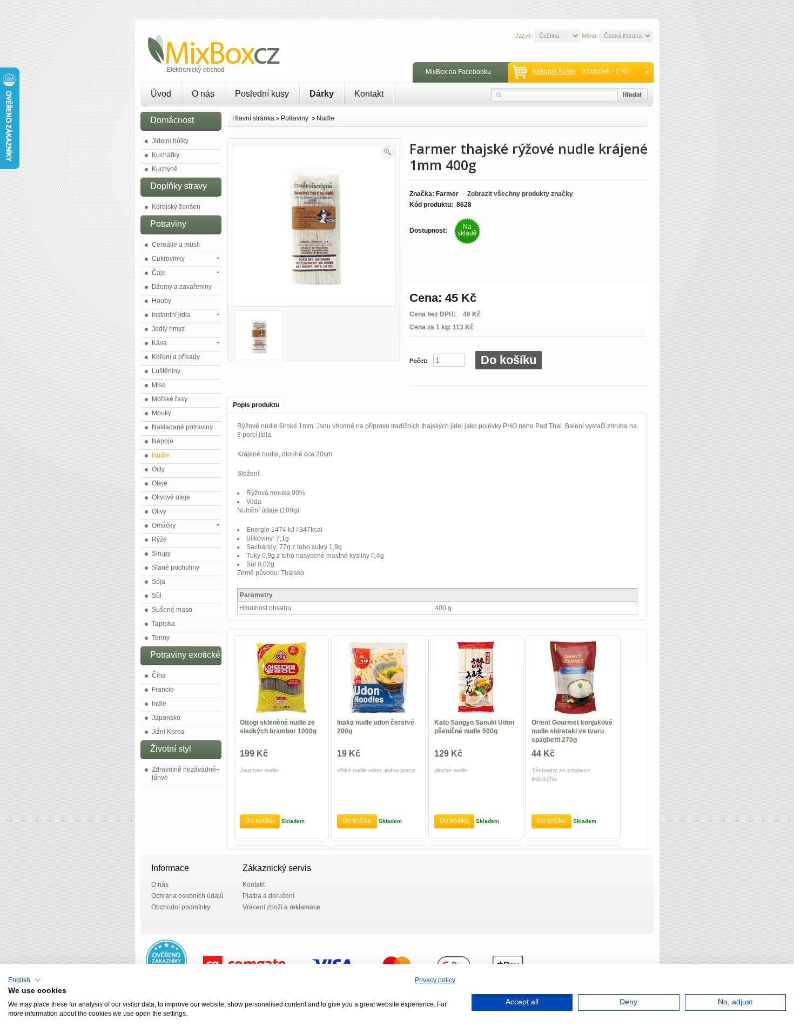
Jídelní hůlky (170, 141)
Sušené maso (172, 609)
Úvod (161, 93)
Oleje (159, 483)
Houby (161, 301)
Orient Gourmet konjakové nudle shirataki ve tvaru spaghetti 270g (572, 731)
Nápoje (162, 441)
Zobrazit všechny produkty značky (520, 194)
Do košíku (508, 360)
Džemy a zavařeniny (182, 287)
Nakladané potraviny (182, 427)
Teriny (161, 638)
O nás (203, 93)
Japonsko (166, 717)
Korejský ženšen (176, 207)
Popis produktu (256, 405)
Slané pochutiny (175, 567)
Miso (159, 385)
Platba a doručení (268, 896)
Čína (159, 675)
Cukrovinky (168, 258)
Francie (163, 689)
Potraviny (295, 118)
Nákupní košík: (554, 71)
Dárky (321, 93)
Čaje (159, 272)
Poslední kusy (262, 93)
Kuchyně (165, 169)
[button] (24, 980)
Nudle (161, 455)
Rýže (159, 539)
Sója (158, 581)
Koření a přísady (176, 357)
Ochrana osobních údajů (187, 896)
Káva (159, 343)
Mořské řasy (169, 399)
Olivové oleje (171, 497)
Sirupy (161, 553)
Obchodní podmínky (180, 907)
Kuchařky (165, 155)
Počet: (418, 360)
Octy (158, 469)
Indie (159, 703)
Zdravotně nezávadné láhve (184, 773)
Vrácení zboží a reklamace (281, 907)
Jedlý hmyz (168, 329)
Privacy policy (435, 980)
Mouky (161, 413)
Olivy (159, 511)
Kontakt (368, 93)
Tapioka (163, 623)
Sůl (157, 595)
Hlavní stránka (253, 118)
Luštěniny (166, 371)
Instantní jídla (171, 315)
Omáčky (164, 525)
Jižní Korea (168, 731)
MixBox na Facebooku (458, 72)
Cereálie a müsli (176, 244)
